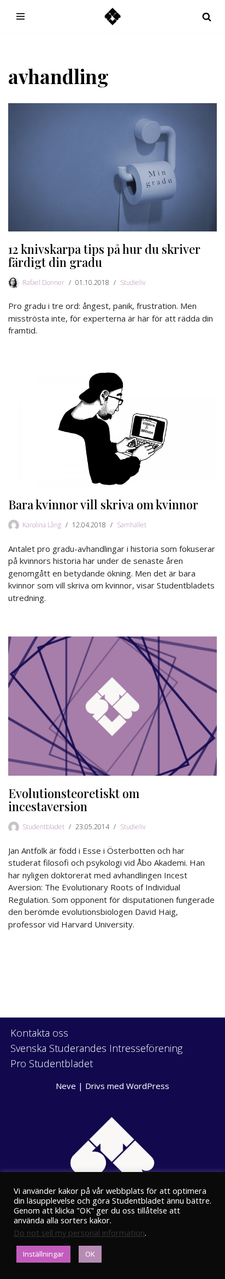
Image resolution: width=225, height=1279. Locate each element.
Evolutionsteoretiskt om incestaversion (73, 799)
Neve (66, 1085)
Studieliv (133, 282)
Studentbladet (43, 826)
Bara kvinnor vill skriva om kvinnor (103, 504)
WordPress (147, 1085)
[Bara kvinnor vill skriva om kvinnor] (112, 428)
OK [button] (90, 1254)
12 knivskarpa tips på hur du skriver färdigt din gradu (104, 255)
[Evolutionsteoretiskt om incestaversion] (112, 706)
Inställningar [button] (43, 1254)
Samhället (131, 525)
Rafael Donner (43, 282)
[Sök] (206, 16)
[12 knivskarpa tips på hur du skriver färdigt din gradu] (112, 167)
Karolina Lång (41, 525)
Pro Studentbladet (51, 1063)
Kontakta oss (39, 1032)
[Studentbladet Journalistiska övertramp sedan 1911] (112, 17)
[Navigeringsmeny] (20, 16)
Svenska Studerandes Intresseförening (96, 1048)
